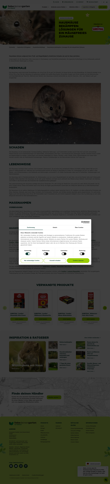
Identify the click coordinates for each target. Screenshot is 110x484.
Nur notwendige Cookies (31, 260)
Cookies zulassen (78, 260)
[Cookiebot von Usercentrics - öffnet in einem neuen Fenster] (82, 222)
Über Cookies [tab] (79, 227)
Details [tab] (55, 227)
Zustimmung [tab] (31, 227)
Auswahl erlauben (55, 260)
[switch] (46, 254)
